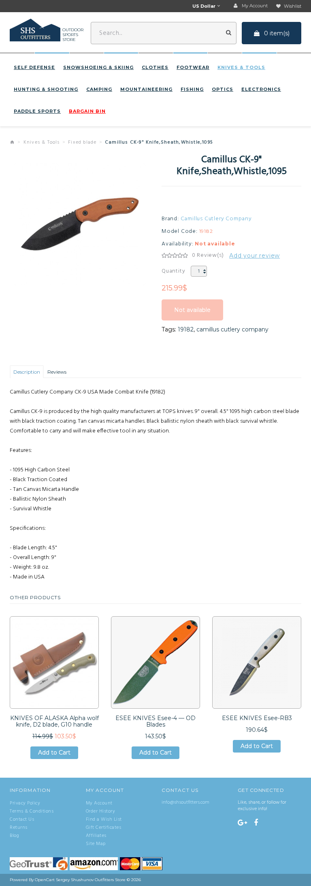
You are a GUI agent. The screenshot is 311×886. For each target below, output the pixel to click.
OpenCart (45, 879)
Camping (99, 89)
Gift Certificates (103, 828)
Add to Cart (54, 754)
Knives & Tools (241, 67)
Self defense (34, 67)
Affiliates (96, 836)
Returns (19, 828)
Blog (14, 836)
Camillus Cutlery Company (216, 219)
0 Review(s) (208, 255)
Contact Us (22, 819)
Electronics (261, 89)
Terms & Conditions (31, 811)
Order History (100, 811)
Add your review (254, 255)
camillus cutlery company (232, 329)
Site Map (96, 844)
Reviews (56, 372)
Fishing (192, 89)
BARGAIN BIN (87, 111)
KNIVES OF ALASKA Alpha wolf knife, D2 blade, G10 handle (54, 721)
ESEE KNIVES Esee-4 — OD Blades (155, 721)
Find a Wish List (104, 819)
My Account (99, 803)
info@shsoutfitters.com (185, 802)
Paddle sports (37, 111)
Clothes (155, 67)
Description (26, 372)
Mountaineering (146, 89)
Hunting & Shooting (46, 89)
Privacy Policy (25, 803)
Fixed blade (82, 142)
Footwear (193, 67)
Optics (222, 89)
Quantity (173, 271)
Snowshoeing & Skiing (98, 67)
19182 (186, 329)
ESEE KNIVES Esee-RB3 (257, 718)
